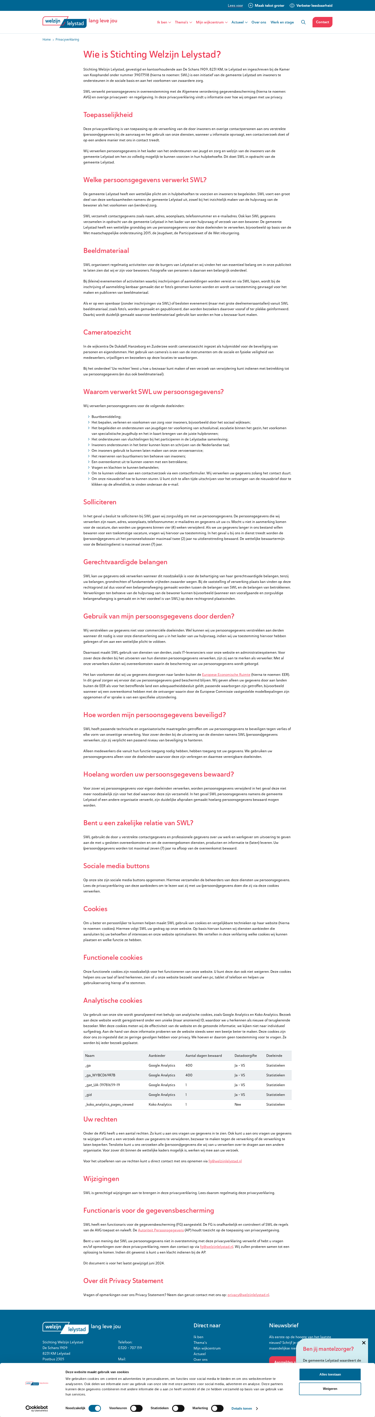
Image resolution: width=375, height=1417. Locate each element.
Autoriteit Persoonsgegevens (161, 1230)
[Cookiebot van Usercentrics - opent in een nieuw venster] (37, 1408)
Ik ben (162, 22)
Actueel (238, 22)
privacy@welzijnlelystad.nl (248, 1294)
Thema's (181, 22)
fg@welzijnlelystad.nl (225, 1161)
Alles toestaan (330, 1374)
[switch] (136, 1408)
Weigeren (330, 1389)
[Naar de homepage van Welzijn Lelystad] (81, 22)
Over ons (259, 22)
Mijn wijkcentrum (210, 22)
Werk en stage (282, 22)
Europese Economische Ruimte (226, 674)
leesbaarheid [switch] (314, 5)
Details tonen (242, 1408)
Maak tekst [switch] (269, 5)
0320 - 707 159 (130, 1347)
